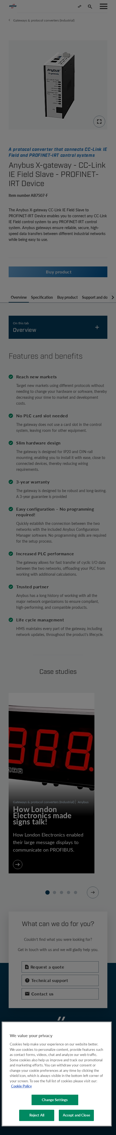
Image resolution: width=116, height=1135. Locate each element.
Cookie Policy (21, 1086)
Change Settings (55, 1099)
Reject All (36, 1115)
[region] (57, 1074)
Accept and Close (76, 1115)
